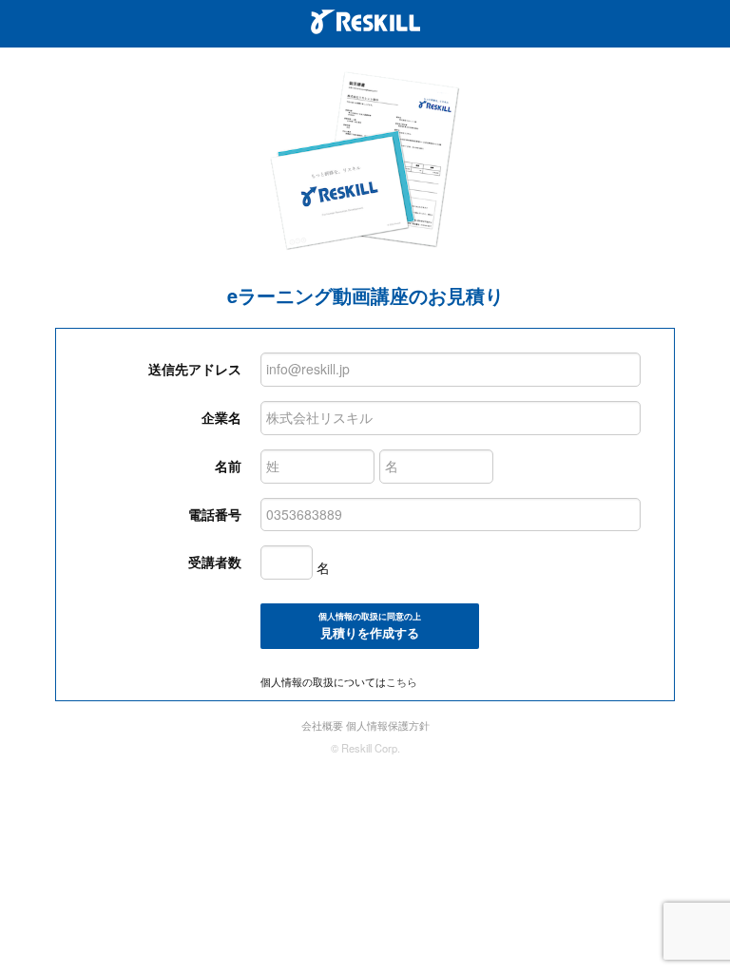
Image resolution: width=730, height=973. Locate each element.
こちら (401, 681)
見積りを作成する (369, 626)
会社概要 (322, 725)
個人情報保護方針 (388, 725)
